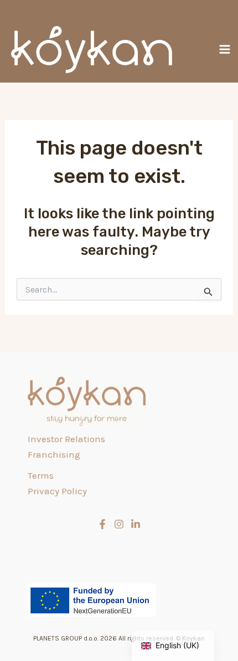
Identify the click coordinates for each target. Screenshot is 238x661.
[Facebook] (102, 524)
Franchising (54, 454)
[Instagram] (119, 524)
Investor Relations (66, 438)
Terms (41, 475)
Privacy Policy (57, 490)
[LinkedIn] (136, 524)
